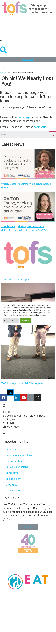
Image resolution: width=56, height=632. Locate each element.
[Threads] (30, 397)
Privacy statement (15, 461)
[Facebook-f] (3, 397)
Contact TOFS (13, 490)
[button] (28, 19)
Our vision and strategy (18, 455)
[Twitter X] (10, 392)
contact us (40, 127)
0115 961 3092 (16, 432)
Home (3, 72)
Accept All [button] (25, 320)
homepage (24, 117)
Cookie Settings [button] (10, 320)
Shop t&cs (11, 484)
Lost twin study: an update (16, 279)
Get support (12, 449)
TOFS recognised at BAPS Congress (22, 383)
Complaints (11, 472)
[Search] (52, 134)
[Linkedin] (17, 397)
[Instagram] (37, 397)
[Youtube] (23, 397)
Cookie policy (13, 478)
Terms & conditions (16, 466)
